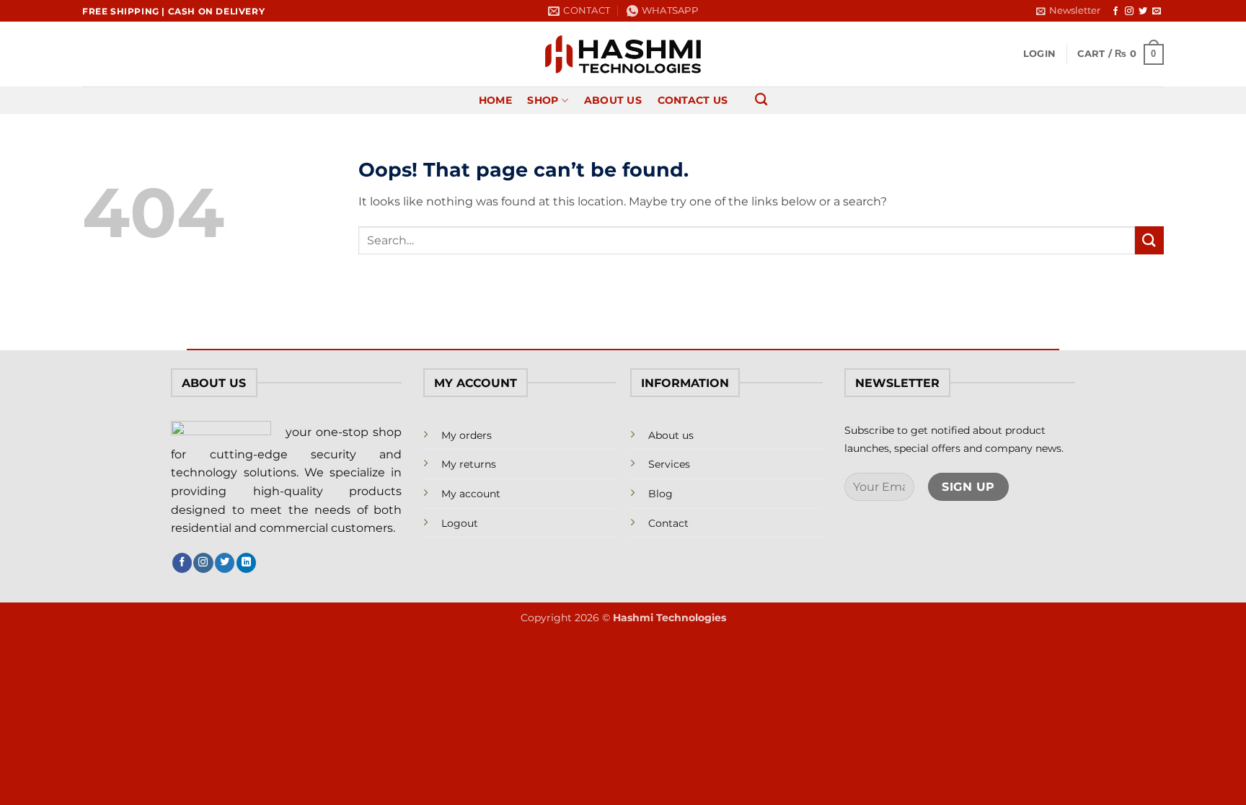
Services (669, 464)
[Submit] (1149, 240)
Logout (459, 523)
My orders (466, 435)
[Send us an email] (1156, 11)
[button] (1068, 11)
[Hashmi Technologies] (623, 54)
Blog (660, 493)
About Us (613, 100)
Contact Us (693, 100)
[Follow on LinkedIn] (246, 563)
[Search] (761, 99)
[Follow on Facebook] (1115, 11)
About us (671, 435)
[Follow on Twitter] (1143, 11)
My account (470, 493)
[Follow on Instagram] (1129, 11)
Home (495, 100)
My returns (468, 464)
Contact (668, 523)
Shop (542, 100)
